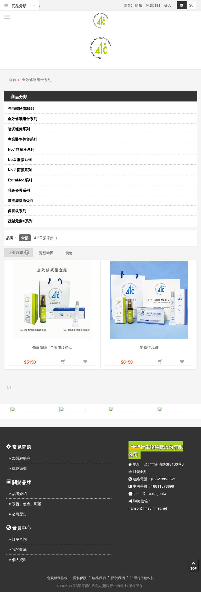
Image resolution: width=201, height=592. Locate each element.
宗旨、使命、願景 (26, 503)
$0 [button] (191, 5)
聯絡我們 (99, 577)
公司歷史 (19, 513)
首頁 (12, 79)
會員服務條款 (57, 577)
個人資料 (19, 559)
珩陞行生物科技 (142, 577)
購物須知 (19, 468)
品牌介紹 (19, 493)
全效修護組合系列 (36, 79)
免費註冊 (153, 5)
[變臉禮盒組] (149, 300)
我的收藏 (19, 549)
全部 (25, 237)
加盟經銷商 (20, 458)
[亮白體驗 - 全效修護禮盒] (52, 300)
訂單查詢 (19, 539)
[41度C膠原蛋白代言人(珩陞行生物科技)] (100, 20)
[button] (63, 361)
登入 (167, 5)
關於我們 (118, 577)
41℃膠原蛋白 (45, 237)
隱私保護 (80, 577)
